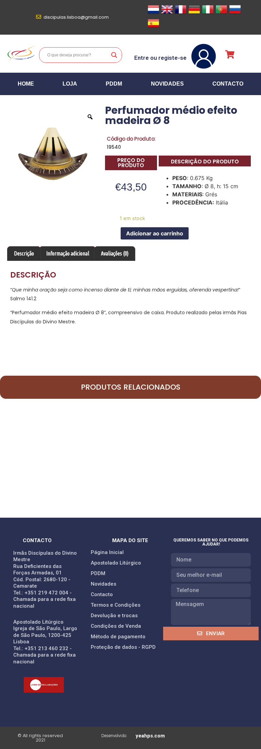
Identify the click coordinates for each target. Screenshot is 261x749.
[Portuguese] (221, 13)
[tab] (24, 253)
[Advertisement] (130, 466)
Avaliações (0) (114, 253)
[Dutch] (153, 13)
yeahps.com (150, 736)
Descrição (24, 253)
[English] (167, 13)
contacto (227, 84)
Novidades (167, 84)
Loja (70, 84)
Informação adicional (67, 253)
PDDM (114, 84)
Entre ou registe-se (160, 57)
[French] (181, 13)
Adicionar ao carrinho (154, 233)
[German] (194, 13)
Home (26, 84)
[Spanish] (153, 27)
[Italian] (208, 13)
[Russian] (235, 13)
